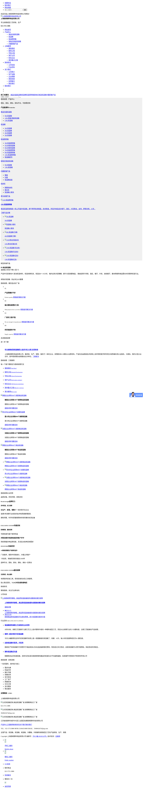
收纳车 (3, 184)
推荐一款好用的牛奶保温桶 (14, 634)
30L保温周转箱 (10, 143)
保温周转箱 (12, 39)
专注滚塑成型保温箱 (21, 349)
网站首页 (8, 30)
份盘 (6, 177)
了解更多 (36, 356)
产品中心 (8, 32)
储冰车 (7, 190)
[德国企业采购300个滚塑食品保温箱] (13, 395)
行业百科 (12, 67)
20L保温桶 (8, 128)
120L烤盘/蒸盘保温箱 (12, 118)
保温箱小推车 (9, 192)
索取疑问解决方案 (19, 297)
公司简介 (12, 72)
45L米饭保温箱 (10, 145)
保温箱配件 (8, 157)
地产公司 (12, 55)
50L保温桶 (8, 135)
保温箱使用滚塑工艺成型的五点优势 (17, 625)
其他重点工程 (13, 60)
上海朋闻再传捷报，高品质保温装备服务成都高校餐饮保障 (25, 603)
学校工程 (12, 53)
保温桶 (11, 37)
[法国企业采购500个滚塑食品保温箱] (13, 429)
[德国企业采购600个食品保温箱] (12, 445)
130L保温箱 (9, 120)
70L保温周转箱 (10, 150)
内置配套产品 (13, 44)
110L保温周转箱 (10, 155)
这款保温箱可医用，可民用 (14, 643)
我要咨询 (14, 408)
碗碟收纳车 (8, 187)
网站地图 (8, 7)
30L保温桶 (8, 130)
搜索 (25, 10)
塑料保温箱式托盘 (11, 651)
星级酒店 (12, 48)
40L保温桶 (8, 133)
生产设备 (12, 74)
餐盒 (6, 175)
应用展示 (12, 81)
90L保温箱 (8, 116)
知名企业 (12, 58)
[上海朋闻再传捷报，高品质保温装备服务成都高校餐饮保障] (22, 598)
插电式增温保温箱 (15, 41)
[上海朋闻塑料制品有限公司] (11, 16)
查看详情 (8, 408)
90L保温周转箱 (10, 152)
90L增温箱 (8, 165)
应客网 (57, 736)
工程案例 (8, 46)
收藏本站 (8, 3)
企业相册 (12, 76)
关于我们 (8, 69)
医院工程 (12, 51)
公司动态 (12, 65)
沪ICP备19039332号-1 (40, 736)
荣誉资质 (12, 79)
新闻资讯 (8, 62)
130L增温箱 (9, 167)
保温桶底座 (8, 180)
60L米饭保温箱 (10, 148)
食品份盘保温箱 (14, 34)
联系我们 (8, 5)
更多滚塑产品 (5, 196)
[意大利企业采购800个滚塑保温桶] (13, 412)
